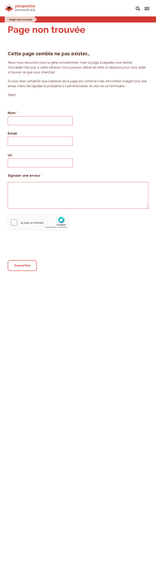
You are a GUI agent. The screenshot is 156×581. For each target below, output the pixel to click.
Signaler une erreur (24, 176)
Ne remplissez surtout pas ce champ (38, 234)
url (10, 155)
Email (12, 133)
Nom (12, 113)
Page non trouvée (20, 19)
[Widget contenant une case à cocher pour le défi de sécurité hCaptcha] (38, 222)
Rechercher (137, 6)
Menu (146, 6)
